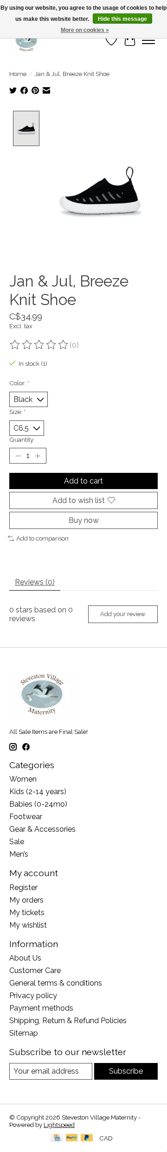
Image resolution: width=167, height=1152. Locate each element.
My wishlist (28, 925)
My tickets (27, 912)
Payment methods (41, 1008)
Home (17, 73)
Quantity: (22, 439)
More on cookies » (85, 30)
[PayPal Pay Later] (87, 1138)
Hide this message (122, 19)
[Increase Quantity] (38, 456)
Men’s (18, 854)
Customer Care (35, 970)
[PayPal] (72, 1138)
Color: (19, 383)
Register (23, 887)
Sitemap (23, 1033)
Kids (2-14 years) (37, 791)
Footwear (25, 816)
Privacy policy (33, 995)
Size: (17, 411)
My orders (26, 900)
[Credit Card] (57, 1138)
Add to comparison (42, 538)
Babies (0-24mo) (38, 804)
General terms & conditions (55, 983)
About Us (25, 958)
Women (23, 779)
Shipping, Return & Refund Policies (68, 1020)
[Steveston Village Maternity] (26, 40)
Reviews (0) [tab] (35, 582)
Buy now (84, 520)
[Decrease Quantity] (18, 456)
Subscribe (126, 1071)
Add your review (122, 614)
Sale (16, 841)
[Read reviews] (39, 344)
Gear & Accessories (42, 829)
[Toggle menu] (148, 40)
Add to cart (83, 481)
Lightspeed (59, 1124)
